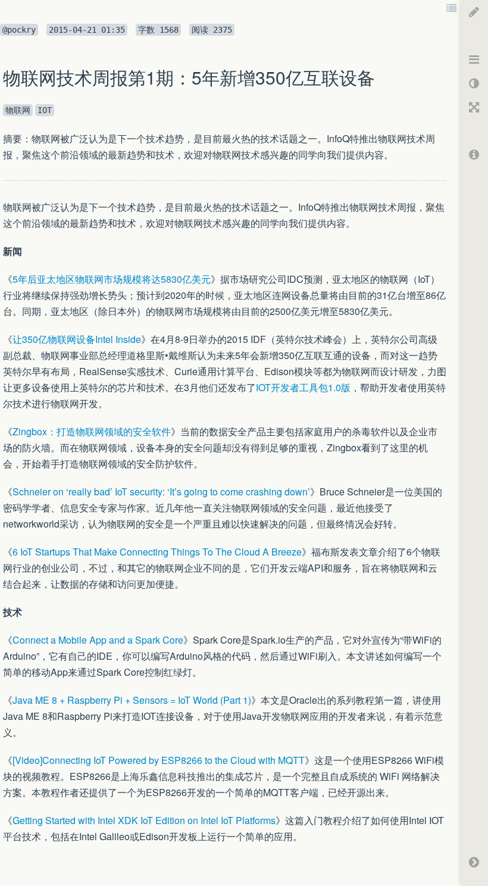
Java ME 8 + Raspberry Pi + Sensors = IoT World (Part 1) (131, 700)
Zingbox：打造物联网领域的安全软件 (91, 431)
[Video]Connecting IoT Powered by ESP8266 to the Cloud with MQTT (158, 760)
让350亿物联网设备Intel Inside (76, 339)
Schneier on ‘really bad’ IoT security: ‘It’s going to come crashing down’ (161, 491)
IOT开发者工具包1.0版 (303, 387)
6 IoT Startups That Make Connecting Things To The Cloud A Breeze (157, 552)
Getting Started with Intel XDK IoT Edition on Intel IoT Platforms (144, 820)
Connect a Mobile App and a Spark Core (97, 640)
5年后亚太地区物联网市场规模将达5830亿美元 (111, 279)
